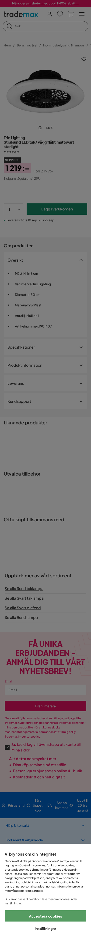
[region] (45, 892)
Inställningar (45, 928)
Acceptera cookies (45, 916)
